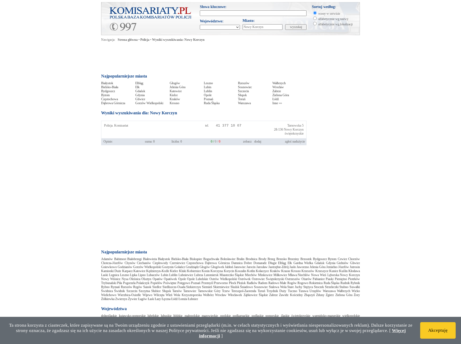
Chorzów (354, 259)
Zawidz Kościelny (291, 295)
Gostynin (168, 267)
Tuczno (292, 291)
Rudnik (345, 283)
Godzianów (125, 267)
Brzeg (271, 259)
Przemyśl (207, 283)
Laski (104, 275)
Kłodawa (354, 271)
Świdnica (107, 291)
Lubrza (198, 275)
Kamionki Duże (111, 271)
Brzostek (306, 259)
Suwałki (354, 287)
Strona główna (128, 40)
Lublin (208, 91)
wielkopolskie (351, 316)
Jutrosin (355, 267)
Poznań (208, 99)
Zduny (320, 295)
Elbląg (139, 83)
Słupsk (242, 95)
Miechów (251, 275)
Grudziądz (192, 267)
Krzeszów (307, 271)
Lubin (207, 87)
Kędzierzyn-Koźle (157, 271)
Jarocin (251, 267)
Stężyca (308, 287)
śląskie (285, 316)
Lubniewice (185, 275)
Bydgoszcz (108, 91)
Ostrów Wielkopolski (223, 279)
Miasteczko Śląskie (232, 275)
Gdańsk (140, 91)
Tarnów (177, 291)
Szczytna (144, 291)
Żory (357, 295)
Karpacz (127, 271)
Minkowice (265, 275)
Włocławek (235, 295)
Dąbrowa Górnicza (113, 103)
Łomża (182, 299)
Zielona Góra (280, 95)
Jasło (292, 267)
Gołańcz (179, 267)
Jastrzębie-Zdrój (278, 267)
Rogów (292, 283)
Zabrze (276, 91)
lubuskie (166, 316)
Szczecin (243, 91)
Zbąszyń (309, 295)
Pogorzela (129, 283)
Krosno (174, 103)
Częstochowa (109, 99)
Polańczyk (142, 283)
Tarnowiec (189, 291)
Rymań (115, 287)
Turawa (303, 291)
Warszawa (244, 103)
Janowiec (240, 267)
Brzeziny (293, 259)
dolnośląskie (109, 316)
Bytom (105, 95)
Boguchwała (211, 259)
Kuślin (343, 271)
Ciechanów (144, 263)
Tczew (226, 291)
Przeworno (221, 283)
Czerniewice (177, 263)
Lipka (133, 275)
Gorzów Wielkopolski (149, 103)
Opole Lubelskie (197, 279)
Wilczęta (159, 295)
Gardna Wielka (303, 263)
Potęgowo (183, 283)
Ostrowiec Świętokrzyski (268, 279)
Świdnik (119, 291)
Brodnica (251, 259)
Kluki (182, 271)
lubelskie (153, 316)
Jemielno (331, 267)
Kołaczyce (262, 271)
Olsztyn (146, 279)
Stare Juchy (294, 287)
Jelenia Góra (177, 87)
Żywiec (132, 299)
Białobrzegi (134, 259)
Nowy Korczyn (294, 129)
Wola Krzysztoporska (187, 295)
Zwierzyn (121, 299)
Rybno (105, 287)
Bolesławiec (228, 259)
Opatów (158, 279)
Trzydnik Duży (276, 291)
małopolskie (192, 316)
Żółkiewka (107, 299)
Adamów (107, 259)
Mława (292, 275)
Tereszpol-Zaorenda (243, 291)
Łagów (142, 299)
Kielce (174, 95)
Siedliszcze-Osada (173, 287)
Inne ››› (277, 103)
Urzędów (315, 291)
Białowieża (150, 259)
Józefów (343, 267)
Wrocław (278, 87)
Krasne (285, 271)
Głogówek (217, 267)
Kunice (333, 271)
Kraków (175, 99)
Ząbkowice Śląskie (256, 295)
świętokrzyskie (294, 133)
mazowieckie (210, 316)
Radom (262, 283)
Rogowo (302, 283)
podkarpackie (241, 316)
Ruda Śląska (212, 103)
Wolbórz (208, 295)
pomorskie (272, 316)
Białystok (107, 83)
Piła (119, 283)
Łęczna (166, 299)
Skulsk (234, 287)
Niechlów (304, 275)
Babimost (120, 259)
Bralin (240, 259)
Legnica (114, 275)
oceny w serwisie (329, 13)
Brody (263, 259)
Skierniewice (221, 287)
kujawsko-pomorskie (132, 316)
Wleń (169, 295)
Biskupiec (196, 259)
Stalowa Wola (278, 287)
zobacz (247, 141)
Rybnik (355, 283)
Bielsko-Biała (109, 87)
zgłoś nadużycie (295, 141)
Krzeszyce (321, 271)
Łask (151, 299)
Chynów (130, 263)
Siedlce (156, 287)
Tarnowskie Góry (209, 291)
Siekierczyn (193, 287)
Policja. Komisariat (116, 125)
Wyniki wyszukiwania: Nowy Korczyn (178, 40)
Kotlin (251, 271)
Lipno (142, 275)
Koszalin (240, 271)
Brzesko (281, 259)
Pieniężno (341, 279)
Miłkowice (280, 275)
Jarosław (262, 267)
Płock (232, 283)
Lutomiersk (211, 275)
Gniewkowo (109, 267)
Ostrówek (244, 279)
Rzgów (137, 287)
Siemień (207, 287)
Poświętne (169, 283)
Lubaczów (153, 275)
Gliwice (140, 99)
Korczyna (216, 271)
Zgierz (330, 295)
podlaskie (258, 316)
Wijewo (147, 295)
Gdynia (140, 95)
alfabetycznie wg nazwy (333, 19)
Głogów (175, 83)
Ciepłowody (160, 263)
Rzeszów (243, 83)
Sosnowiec (245, 87)
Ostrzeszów (292, 279)
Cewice (342, 259)
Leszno (208, 83)
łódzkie (177, 316)
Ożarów (306, 279)
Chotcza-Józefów (112, 263)
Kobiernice (194, 271)
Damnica (237, 263)
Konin (206, 271)
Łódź (275, 99)
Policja (144, 40)
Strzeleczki (332, 287)
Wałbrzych (279, 83)
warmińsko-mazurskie (326, 316)
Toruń (241, 99)
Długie (272, 263)
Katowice (176, 91)
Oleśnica (134, 279)
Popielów (156, 283)
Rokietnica (316, 283)
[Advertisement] (203, 59)
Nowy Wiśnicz (110, 279)
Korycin (229, 271)
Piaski (329, 279)
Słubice (156, 291)
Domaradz (260, 263)
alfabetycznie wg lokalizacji (335, 24)
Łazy (158, 299)
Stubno (343, 287)
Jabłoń (229, 267)
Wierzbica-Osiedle (129, 295)
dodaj (257, 141)
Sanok (147, 287)
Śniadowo (246, 287)
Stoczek (319, 287)
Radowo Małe (277, 283)
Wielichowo (108, 295)
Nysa (125, 279)
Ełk (137, 87)
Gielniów (342, 263)
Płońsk (241, 283)
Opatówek (170, 279)
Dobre (248, 263)
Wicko (356, 291)
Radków (252, 283)
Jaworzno (303, 267)
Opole (208, 95)
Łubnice (193, 299)
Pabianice (319, 279)
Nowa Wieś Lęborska (325, 275)
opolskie (225, 316)
